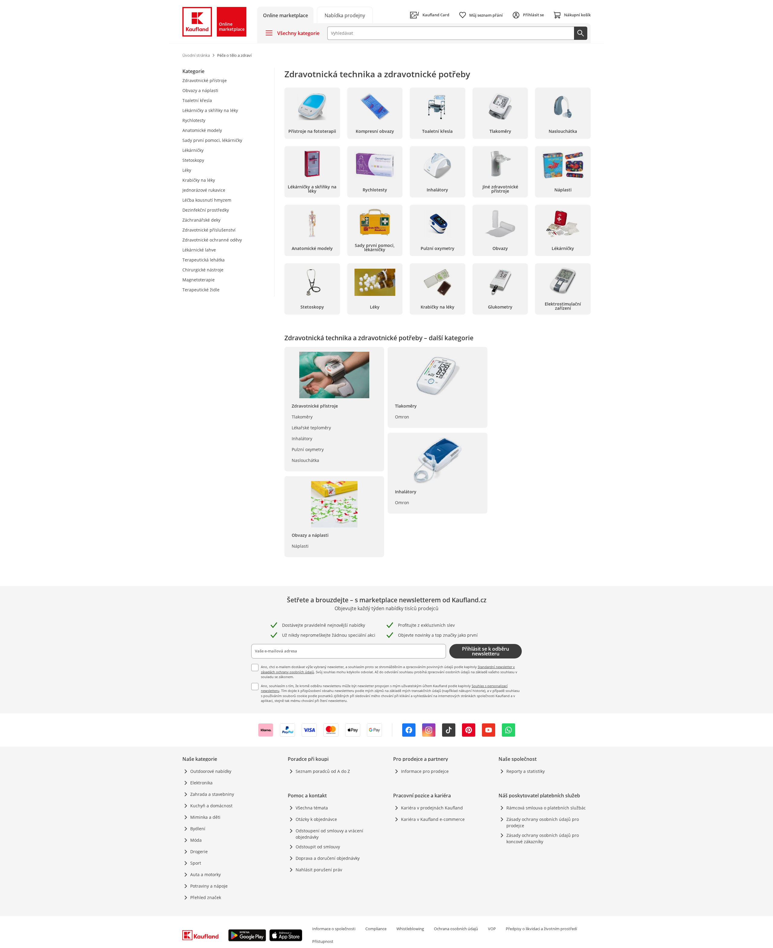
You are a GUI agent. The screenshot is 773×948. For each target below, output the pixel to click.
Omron (402, 417)
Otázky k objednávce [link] (316, 819)
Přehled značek (205, 897)
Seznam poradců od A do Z (323, 771)
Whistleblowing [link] (410, 928)
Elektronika (201, 783)
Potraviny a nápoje (209, 886)
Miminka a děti (205, 817)
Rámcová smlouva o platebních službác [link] (546, 808)
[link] (345, 15)
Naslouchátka (305, 460)
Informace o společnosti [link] (333, 928)
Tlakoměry (302, 417)
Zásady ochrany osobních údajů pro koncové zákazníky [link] (542, 838)
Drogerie (199, 851)
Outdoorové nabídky (210, 771)
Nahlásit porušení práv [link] (319, 870)
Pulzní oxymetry (308, 449)
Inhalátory (302, 438)
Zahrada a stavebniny (212, 794)
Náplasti (300, 546)
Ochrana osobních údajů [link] (456, 928)
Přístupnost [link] (322, 941)
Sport (195, 863)
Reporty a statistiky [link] (525, 771)
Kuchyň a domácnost (211, 806)
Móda (196, 840)
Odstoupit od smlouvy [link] (318, 847)
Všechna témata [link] (312, 808)
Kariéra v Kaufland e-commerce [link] (433, 819)
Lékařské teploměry (311, 428)
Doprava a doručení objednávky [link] (328, 858)
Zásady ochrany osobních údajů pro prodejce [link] (542, 822)
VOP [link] (492, 928)
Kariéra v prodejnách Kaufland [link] (432, 808)
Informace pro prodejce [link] (425, 771)
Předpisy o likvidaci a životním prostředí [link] (541, 928)
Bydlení (197, 828)
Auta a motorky (205, 874)
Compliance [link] (375, 928)
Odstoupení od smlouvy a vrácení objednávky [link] (329, 834)
